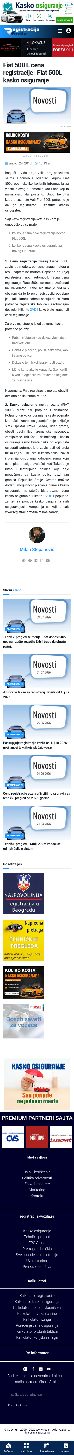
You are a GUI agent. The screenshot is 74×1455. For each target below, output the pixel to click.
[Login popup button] (68, 31)
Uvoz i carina (36, 1261)
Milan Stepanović (37, 549)
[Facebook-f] (33, 1367)
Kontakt (37, 1196)
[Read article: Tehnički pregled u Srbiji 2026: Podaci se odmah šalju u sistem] (37, 823)
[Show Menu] (60, 31)
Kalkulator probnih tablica (37, 1331)
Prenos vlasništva (37, 1266)
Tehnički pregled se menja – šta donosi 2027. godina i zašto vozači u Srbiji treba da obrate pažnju (35, 641)
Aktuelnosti (15, 628)
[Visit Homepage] (21, 31)
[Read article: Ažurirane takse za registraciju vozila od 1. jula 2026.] (37, 671)
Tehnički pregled (37, 1237)
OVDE (34, 310)
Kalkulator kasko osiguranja (37, 1301)
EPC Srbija (37, 1243)
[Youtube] (49, 1367)
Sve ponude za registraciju (37, 1255)
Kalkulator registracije (37, 1295)
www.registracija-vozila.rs (52, 1429)
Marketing (37, 1190)
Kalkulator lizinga (37, 1319)
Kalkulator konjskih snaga (37, 1337)
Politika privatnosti (37, 1178)
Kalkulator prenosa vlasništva (37, 1307)
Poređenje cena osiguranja (37, 1325)
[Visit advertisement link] (37, 12)
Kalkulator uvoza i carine (37, 1313)
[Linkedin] (41, 1367)
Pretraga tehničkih (37, 1249)
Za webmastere (37, 1184)
